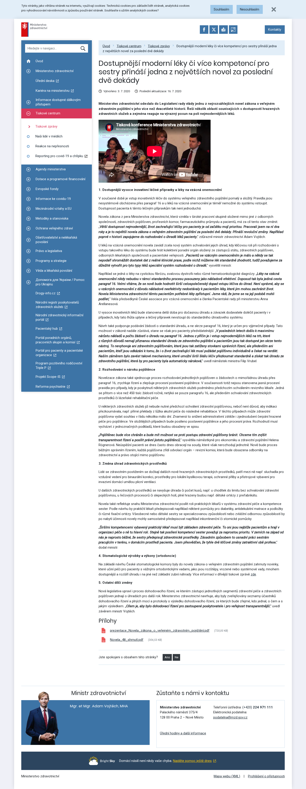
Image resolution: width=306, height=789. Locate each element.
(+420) (257, 707)
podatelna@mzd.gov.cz (230, 717)
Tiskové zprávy (159, 46)
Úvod (106, 46)
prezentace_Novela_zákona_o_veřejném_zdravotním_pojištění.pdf (159, 631)
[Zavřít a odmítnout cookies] (274, 9)
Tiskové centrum (129, 46)
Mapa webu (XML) (227, 776)
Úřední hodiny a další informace (183, 733)
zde (253, 574)
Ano (167, 657)
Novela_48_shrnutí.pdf (126, 640)
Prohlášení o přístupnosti (266, 776)
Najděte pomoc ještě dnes (192, 761)
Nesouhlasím (249, 9)
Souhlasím (221, 9)
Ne (176, 657)
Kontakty (274, 30)
